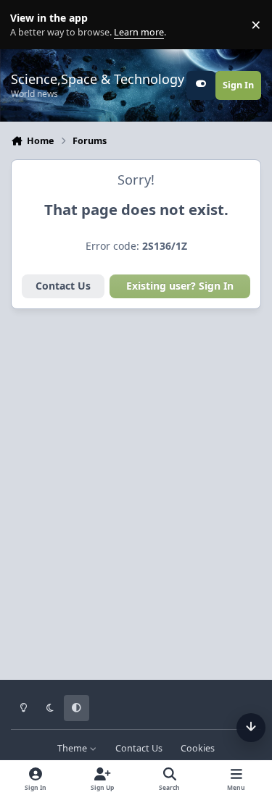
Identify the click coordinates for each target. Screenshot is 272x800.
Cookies (198, 748)
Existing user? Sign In (180, 285)
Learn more (28, 25)
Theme (73, 748)
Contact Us (63, 285)
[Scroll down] (250, 727)
